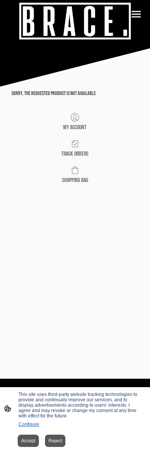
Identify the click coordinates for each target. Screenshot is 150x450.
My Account (75, 127)
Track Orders (74, 154)
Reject (55, 440)
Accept (28, 440)
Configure (28, 424)
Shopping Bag (75, 180)
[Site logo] (75, 21)
